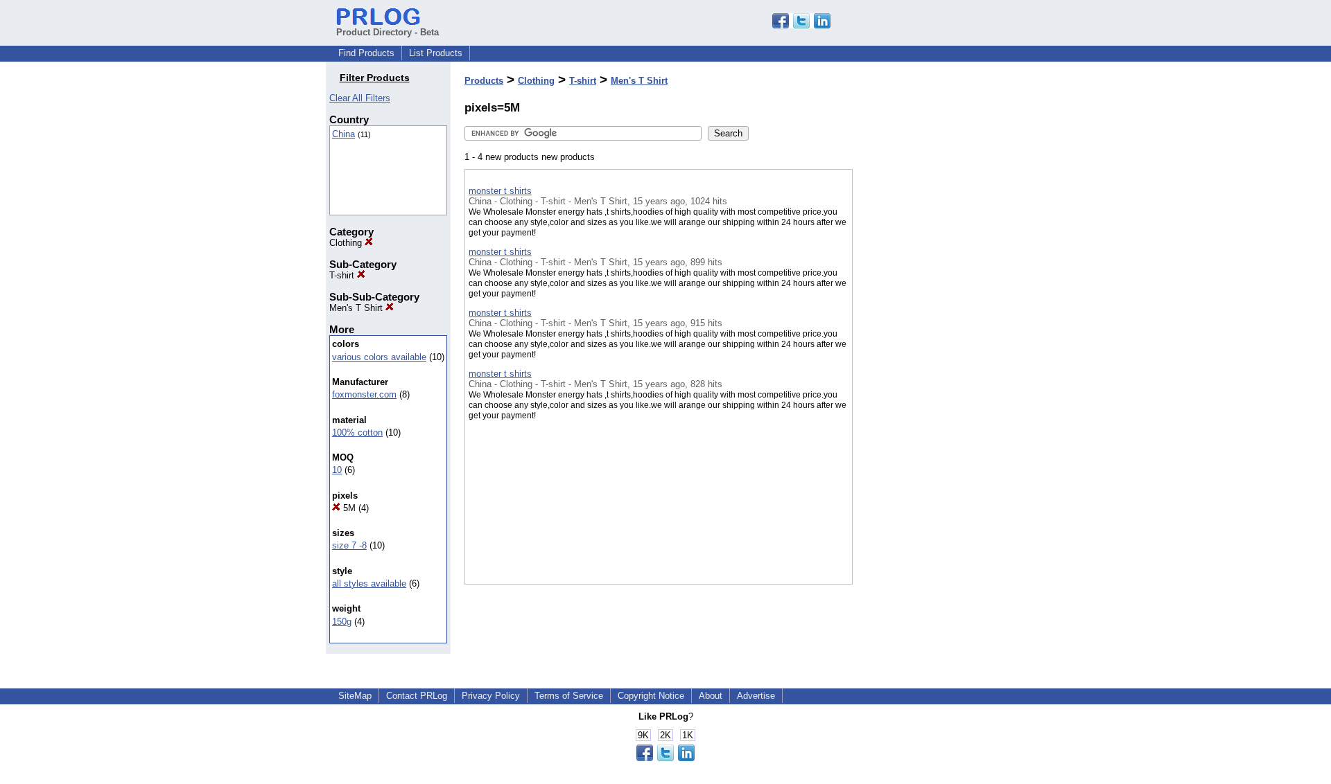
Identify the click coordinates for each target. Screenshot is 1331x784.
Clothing (347, 243)
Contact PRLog (416, 696)
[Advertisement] (922, 359)
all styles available (369, 583)
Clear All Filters (359, 98)
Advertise (756, 696)
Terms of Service (568, 696)
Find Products (366, 53)
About (710, 696)
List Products (435, 53)
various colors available (379, 357)
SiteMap (355, 696)
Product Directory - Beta (387, 32)
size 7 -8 (349, 545)
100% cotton (357, 432)
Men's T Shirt (357, 308)
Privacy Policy (491, 696)
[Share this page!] (801, 25)
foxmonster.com (364, 394)
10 (337, 470)
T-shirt (343, 275)
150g (341, 621)
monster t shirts (500, 191)
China (343, 134)
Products (483, 80)
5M (348, 508)
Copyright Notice (651, 696)
